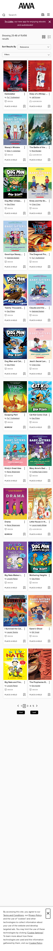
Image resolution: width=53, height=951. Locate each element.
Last (34, 712)
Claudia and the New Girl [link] (38, 308)
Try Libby (9, 21)
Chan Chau (36, 204)
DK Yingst (35, 632)
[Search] (4, 15)
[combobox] (20, 15)
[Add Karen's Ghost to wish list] (49, 641)
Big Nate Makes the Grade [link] (14, 575)
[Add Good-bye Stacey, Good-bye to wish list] (24, 267)
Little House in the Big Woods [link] (38, 522)
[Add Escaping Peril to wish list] (24, 427)
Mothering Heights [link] (38, 575)
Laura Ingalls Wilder (39, 525)
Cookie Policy (35, 943)
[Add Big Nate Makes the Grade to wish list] (24, 588)
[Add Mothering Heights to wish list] (49, 588)
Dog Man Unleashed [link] (14, 201)
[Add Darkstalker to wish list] (24, 106)
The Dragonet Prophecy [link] (38, 254)
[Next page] (36, 706)
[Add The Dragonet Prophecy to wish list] (49, 267)
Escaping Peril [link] (11, 415)
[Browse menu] (48, 15)
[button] (43, 37)
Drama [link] (8, 522)
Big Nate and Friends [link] (14, 682)
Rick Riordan (36, 151)
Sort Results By (9, 46)
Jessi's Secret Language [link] (38, 361)
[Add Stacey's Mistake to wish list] (24, 160)
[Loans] (42, 15)
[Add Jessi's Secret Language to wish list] (49, 374)
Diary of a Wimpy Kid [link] (38, 94)
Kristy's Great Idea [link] (13, 468)
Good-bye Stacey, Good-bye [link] (14, 254)
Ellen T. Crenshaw (13, 151)
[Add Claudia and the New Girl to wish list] (49, 320)
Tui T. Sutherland (13, 97)
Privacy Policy (35, 915)
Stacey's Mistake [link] (12, 147)
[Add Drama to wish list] (24, 534)
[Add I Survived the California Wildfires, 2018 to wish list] (24, 641)
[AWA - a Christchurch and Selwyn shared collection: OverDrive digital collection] (26, 5)
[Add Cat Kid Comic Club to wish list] (49, 427)
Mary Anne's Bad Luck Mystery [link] (38, 468)
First (21, 712)
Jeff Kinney (36, 97)
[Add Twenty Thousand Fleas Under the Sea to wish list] (24, 320)
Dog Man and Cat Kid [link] (14, 361)
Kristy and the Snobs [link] (38, 201)
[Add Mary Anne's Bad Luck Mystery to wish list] (49, 481)
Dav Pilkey (11, 204)
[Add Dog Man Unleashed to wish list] (24, 213)
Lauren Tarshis (12, 632)
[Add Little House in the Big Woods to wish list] (49, 534)
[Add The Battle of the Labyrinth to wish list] (49, 160)
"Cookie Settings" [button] (35, 932)
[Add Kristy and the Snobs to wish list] (49, 213)
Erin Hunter (36, 686)
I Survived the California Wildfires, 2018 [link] (14, 629)
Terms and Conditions (13, 915)
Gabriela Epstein (13, 258)
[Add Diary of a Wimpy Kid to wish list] (49, 106)
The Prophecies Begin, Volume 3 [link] (38, 682)
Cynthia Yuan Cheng (39, 472)
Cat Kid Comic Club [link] (38, 415)
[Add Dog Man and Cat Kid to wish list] (24, 374)
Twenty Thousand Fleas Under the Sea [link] (14, 308)
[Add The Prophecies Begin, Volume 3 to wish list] (49, 695)
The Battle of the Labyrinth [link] (38, 147)
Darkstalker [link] (10, 94)
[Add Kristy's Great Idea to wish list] (24, 481)
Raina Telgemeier (13, 472)
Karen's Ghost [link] (35, 629)
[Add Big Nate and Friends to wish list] (24, 695)
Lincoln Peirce (12, 579)
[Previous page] (18, 706)
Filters (7, 54)
